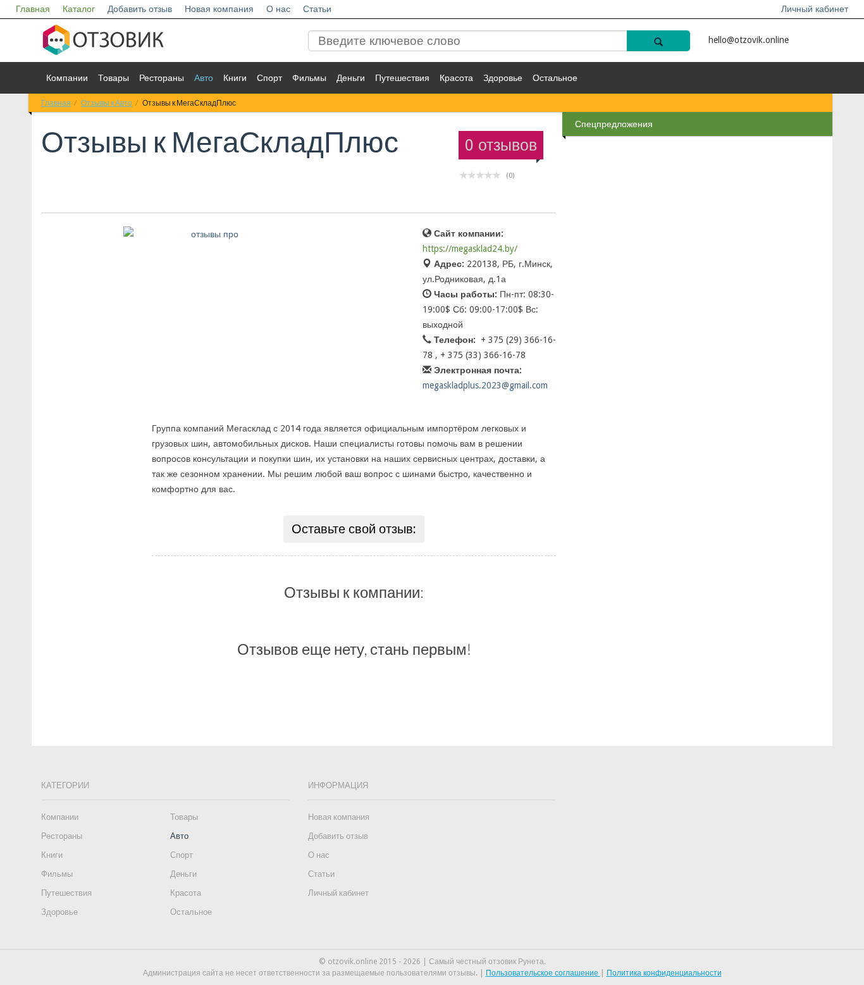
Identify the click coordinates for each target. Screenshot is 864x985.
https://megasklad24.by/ (470, 249)
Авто (203, 78)
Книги (235, 78)
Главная (33, 9)
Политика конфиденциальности (664, 973)
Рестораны (161, 78)
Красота (456, 78)
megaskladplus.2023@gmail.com (485, 385)
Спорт (269, 78)
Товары (113, 78)
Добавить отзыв (140, 9)
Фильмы (309, 78)
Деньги (350, 78)
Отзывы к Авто (106, 103)
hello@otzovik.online (748, 40)
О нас (278, 9)
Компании (67, 78)
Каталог (79, 9)
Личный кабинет (814, 9)
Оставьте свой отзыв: (354, 528)
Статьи (317, 9)
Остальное (555, 78)
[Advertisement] (699, 341)
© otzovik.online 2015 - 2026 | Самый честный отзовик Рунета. (432, 961)
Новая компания (219, 9)
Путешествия (402, 78)
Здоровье (502, 78)
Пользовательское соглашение (543, 973)
